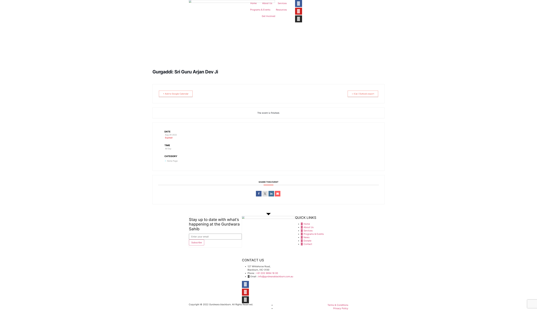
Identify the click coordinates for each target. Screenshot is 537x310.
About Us (267, 3)
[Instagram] (298, 18)
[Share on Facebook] (259, 193)
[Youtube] (298, 11)
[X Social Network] (265, 193)
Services (282, 3)
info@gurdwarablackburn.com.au (275, 276)
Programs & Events (260, 9)
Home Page (172, 161)
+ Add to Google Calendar (176, 93)
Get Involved (268, 16)
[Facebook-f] (298, 3)
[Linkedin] (271, 193)
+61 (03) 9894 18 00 (267, 273)
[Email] (277, 193)
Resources (281, 9)
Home (253, 3)
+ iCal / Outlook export (363, 93)
